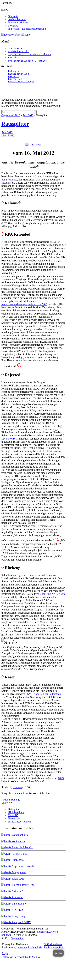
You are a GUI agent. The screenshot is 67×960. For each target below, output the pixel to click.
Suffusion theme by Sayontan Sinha (54, 946)
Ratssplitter (16, 71)
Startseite (13, 16)
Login (5, 953)
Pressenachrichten (18, 22)
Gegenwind (17, 938)
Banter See (15, 79)
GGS (61, 778)
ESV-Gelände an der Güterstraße (43, 693)
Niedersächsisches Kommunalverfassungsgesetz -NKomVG (23, 303)
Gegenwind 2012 (10, 115)
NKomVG (12, 438)
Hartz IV (13, 76)
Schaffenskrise (9, 179)
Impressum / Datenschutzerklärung (27, 28)
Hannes (17, 787)
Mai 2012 (28, 115)
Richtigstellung (18, 73)
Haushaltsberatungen (21, 81)
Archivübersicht (17, 19)
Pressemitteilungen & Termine (27, 60)
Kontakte (13, 25)
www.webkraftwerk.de (29, 947)
